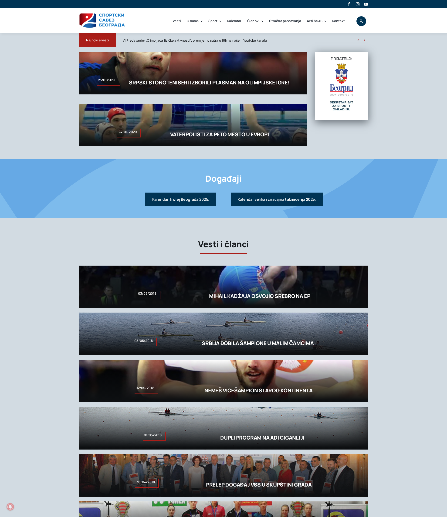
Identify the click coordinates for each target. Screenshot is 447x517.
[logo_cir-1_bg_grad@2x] (341, 65)
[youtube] (366, 4)
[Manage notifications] (10, 506)
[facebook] (349, 4)
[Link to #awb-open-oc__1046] (361, 21)
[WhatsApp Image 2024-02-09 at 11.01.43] (341, 102)
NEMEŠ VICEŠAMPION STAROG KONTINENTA (258, 390)
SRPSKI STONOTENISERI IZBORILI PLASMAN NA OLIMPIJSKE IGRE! (209, 82)
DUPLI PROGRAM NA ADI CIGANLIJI (262, 437)
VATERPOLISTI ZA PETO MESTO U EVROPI (219, 134)
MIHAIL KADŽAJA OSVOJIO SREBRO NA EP (259, 296)
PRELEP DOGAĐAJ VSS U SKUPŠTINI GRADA (259, 484)
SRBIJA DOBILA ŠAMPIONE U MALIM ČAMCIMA (258, 343)
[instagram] (357, 4)
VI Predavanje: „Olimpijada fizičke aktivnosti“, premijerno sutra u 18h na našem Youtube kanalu (195, 40)
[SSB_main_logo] (102, 14)
